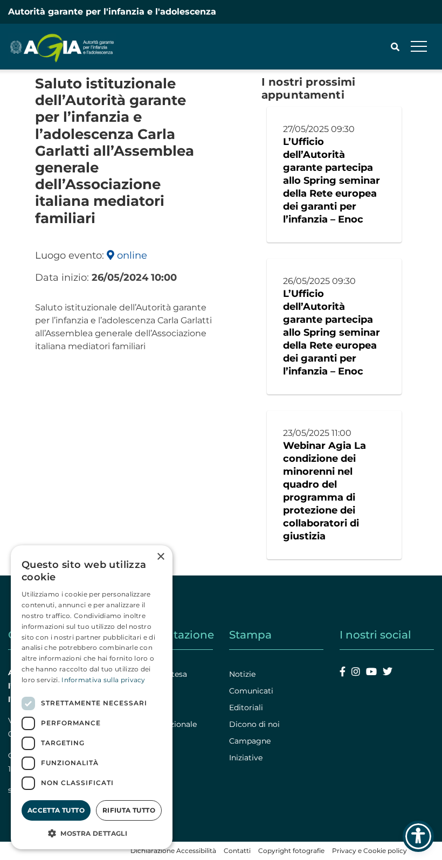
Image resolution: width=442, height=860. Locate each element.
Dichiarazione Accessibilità (173, 851)
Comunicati (251, 691)
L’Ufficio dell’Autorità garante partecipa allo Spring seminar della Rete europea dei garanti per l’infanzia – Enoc (331, 180)
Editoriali (246, 707)
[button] (92, 833)
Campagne (250, 741)
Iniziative (246, 757)
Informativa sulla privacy (103, 680)
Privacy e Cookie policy (369, 851)
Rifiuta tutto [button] (128, 810)
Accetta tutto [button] (56, 810)
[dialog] (91, 697)
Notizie (242, 674)
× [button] (160, 557)
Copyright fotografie (291, 851)
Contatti (237, 851)
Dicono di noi (254, 724)
